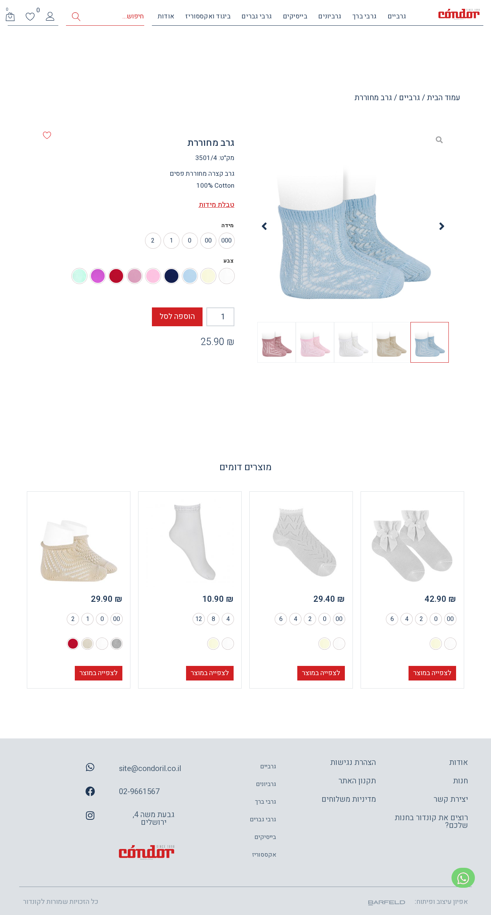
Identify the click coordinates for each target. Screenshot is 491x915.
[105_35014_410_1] (353, 226)
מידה (227, 225)
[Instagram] (90, 815)
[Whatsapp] (90, 767)
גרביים (397, 16)
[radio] (226, 240)
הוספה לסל (177, 316)
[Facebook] (90, 791)
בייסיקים (295, 16)
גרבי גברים (257, 16)
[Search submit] (76, 16)
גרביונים (329, 16)
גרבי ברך (364, 16)
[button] (442, 226)
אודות (166, 16)
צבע (228, 261)
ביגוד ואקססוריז (208, 16)
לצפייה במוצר (432, 673)
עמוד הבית (443, 97)
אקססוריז (264, 854)
